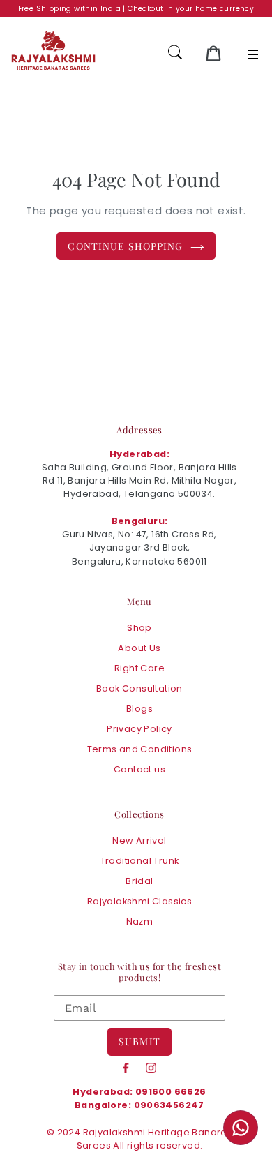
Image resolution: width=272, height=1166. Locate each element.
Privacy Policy (139, 729)
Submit (139, 1041)
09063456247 (169, 1105)
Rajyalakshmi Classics (139, 901)
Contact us (139, 769)
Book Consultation (139, 688)
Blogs (139, 709)
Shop (139, 628)
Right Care (139, 668)
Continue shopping (125, 246)
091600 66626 (170, 1092)
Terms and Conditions (139, 749)
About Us (139, 648)
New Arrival (139, 840)
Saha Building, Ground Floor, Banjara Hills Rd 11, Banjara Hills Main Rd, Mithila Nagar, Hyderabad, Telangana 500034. (139, 480)
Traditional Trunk (139, 861)
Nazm (139, 921)
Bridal (139, 881)
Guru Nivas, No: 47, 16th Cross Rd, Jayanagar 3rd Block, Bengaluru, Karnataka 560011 (139, 547)
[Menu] (253, 54)
